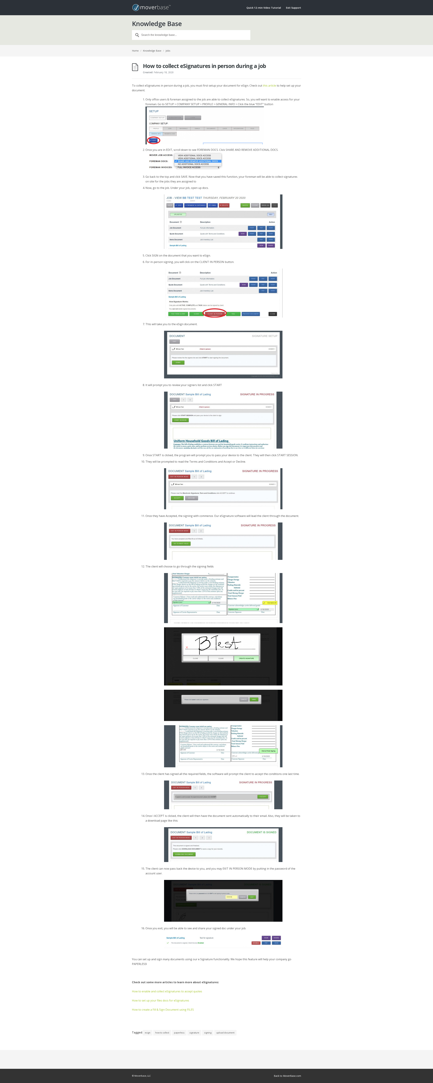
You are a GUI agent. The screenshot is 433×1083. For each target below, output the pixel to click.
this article (269, 85)
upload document (225, 1032)
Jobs (168, 50)
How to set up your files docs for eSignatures (160, 1000)
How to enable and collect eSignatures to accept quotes (167, 991)
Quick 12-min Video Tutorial (263, 7)
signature (194, 1032)
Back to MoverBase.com (287, 1076)
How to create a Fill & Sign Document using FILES (163, 1009)
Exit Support (293, 7)
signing (207, 1032)
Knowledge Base (152, 50)
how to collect (162, 1032)
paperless (179, 1032)
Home (135, 50)
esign (147, 1032)
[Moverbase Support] (151, 7)
